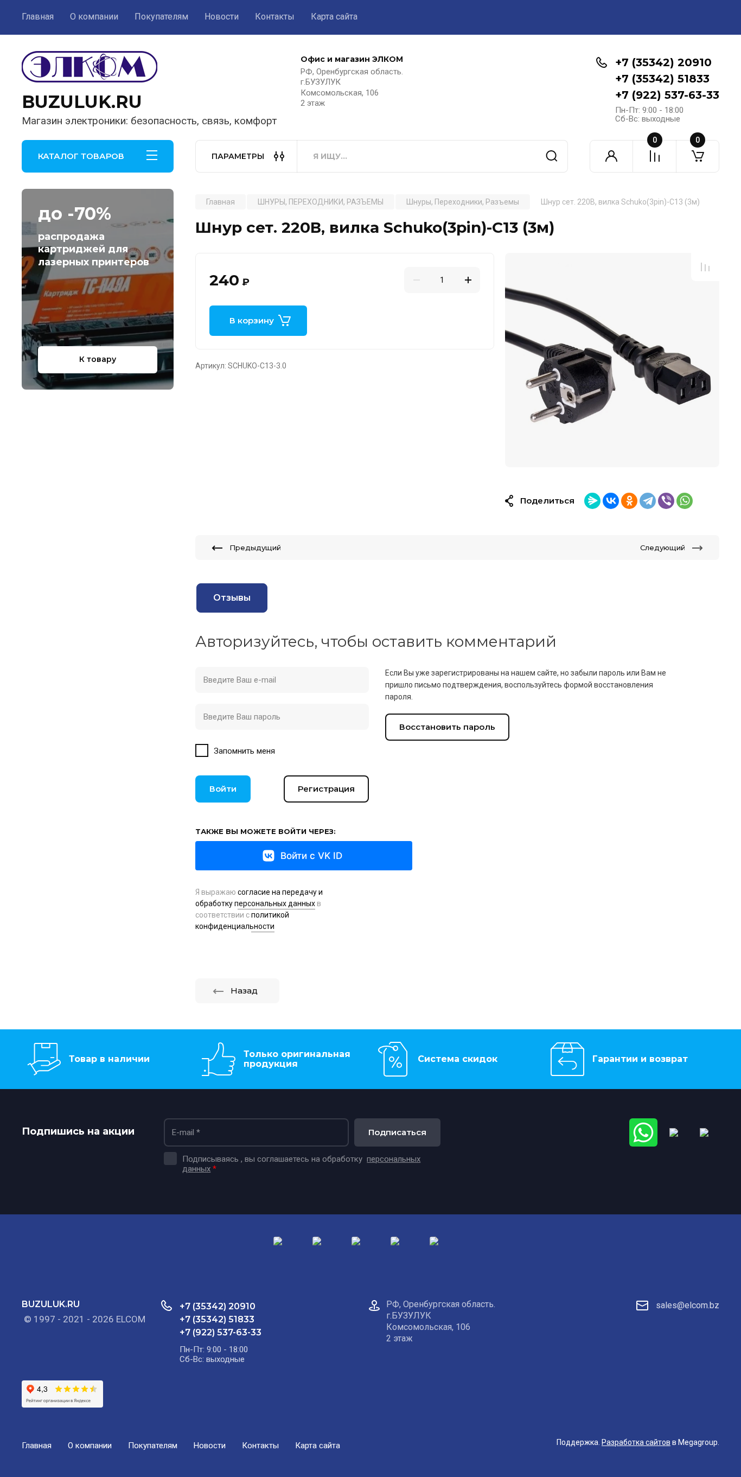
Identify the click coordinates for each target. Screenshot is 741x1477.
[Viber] (666, 501)
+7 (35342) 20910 (663, 62)
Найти (551, 156)
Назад (244, 990)
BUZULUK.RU (82, 101)
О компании (94, 16)
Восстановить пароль (447, 727)
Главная (38, 16)
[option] (612, 360)
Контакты (275, 16)
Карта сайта (334, 16)
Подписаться (397, 1132)
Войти (223, 789)
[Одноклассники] (629, 501)
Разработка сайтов (636, 1442)
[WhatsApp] (684, 501)
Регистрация (326, 789)
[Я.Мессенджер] (592, 501)
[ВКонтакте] (611, 501)
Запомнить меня (244, 751)
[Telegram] (648, 501)
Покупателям (161, 16)
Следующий (662, 547)
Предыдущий (255, 547)
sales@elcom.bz (687, 1305)
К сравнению (705, 267)
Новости (222, 16)
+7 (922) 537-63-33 (667, 94)
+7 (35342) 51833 (662, 78)
